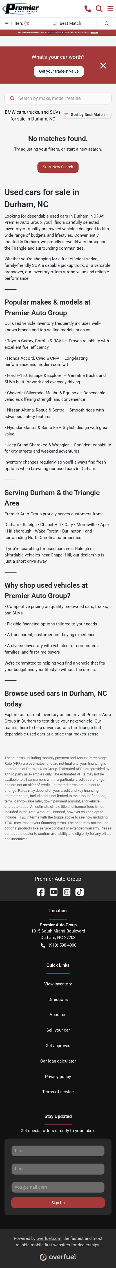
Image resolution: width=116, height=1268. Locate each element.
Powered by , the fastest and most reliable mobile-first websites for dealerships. (58, 1241)
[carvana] (58, 32)
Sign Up (58, 1202)
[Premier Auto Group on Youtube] (51, 891)
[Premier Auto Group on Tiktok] (77, 891)
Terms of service (58, 1091)
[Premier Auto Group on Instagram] (64, 891)
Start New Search (58, 167)
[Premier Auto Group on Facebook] (38, 891)
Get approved (58, 1045)
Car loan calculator (58, 1061)
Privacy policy (58, 1076)
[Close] (103, 65)
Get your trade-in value (59, 71)
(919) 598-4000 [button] (62, 945)
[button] (87, 8)
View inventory (58, 984)
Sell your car (58, 1030)
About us (58, 1014)
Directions (58, 999)
